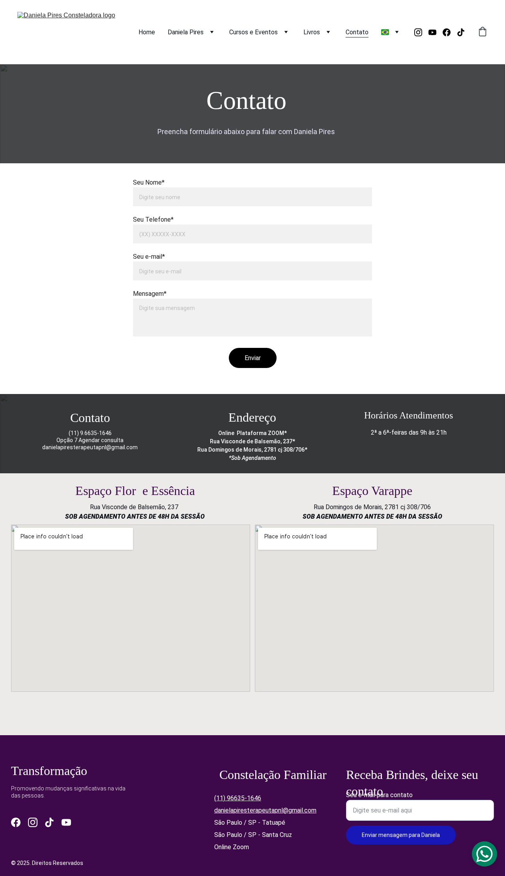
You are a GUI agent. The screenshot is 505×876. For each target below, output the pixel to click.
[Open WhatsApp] (484, 854)
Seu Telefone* (153, 219)
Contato (357, 32)
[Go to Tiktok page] (461, 32)
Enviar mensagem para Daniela (401, 835)
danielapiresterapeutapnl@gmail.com (265, 810)
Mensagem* (149, 293)
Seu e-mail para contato (379, 795)
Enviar (253, 358)
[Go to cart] (482, 32)
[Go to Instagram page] (421, 32)
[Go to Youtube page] (435, 32)
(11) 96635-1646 (237, 798)
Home (146, 32)
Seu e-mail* (149, 256)
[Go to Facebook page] (450, 32)
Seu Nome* (149, 182)
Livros (311, 32)
